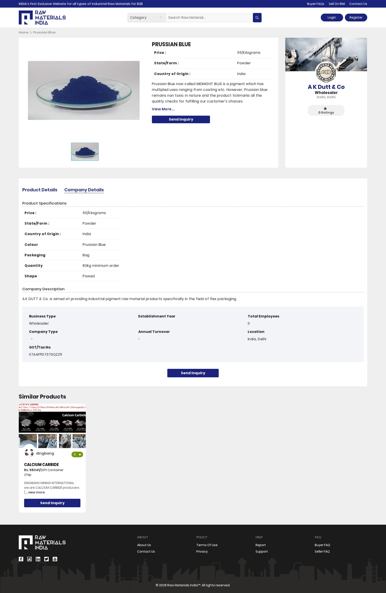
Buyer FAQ (322, 545)
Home (24, 32)
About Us (144, 545)
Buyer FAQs (315, 4)
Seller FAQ (322, 551)
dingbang (45, 453)
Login (332, 17)
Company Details (84, 190)
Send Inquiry (181, 119)
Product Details (39, 190)
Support (262, 551)
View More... (163, 109)
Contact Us (358, 4)
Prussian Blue (44, 32)
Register (356, 17)
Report (261, 545)
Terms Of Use (207, 545)
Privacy (202, 551)
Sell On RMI (337, 4)
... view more (35, 492)
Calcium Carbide (41, 464)
